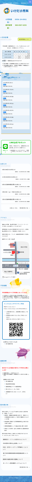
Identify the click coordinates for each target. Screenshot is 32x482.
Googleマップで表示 (9, 277)
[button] (30, 2)
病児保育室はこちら (24, 39)
